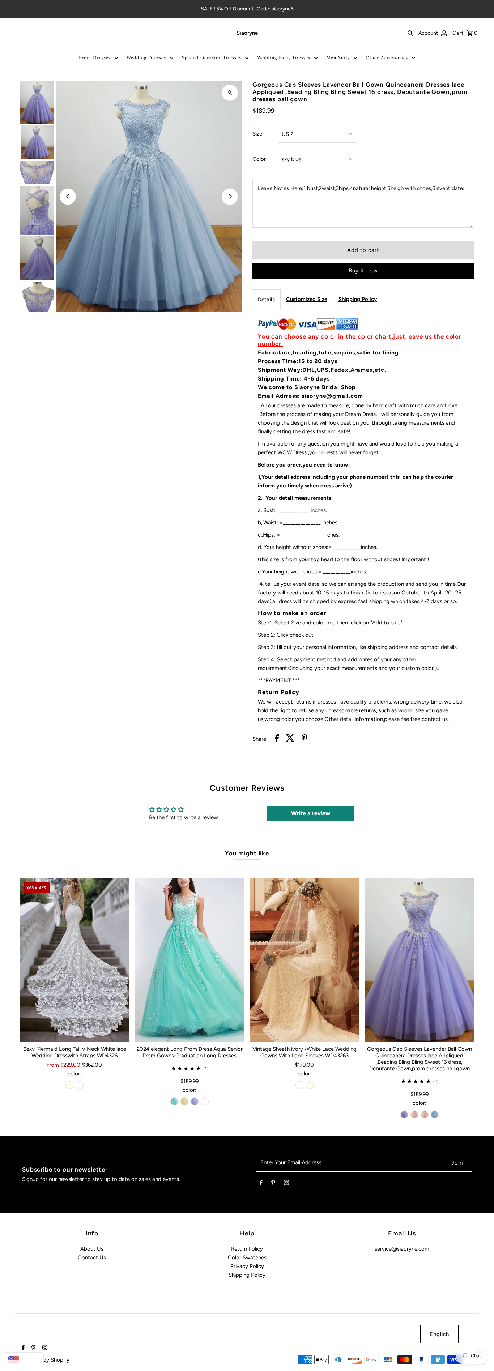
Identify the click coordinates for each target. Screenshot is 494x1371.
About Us (91, 1249)
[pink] (414, 1114)
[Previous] (68, 196)
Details (266, 299)
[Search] (410, 33)
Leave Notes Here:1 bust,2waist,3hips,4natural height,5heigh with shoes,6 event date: (361, 188)
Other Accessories (387, 58)
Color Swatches (247, 1257)
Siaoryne (247, 33)
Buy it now (363, 270)
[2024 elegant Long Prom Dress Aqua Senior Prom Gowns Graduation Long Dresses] (189, 960)
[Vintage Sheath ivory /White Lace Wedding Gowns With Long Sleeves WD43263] (304, 960)
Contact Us (92, 1257)
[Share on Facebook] (277, 739)
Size (257, 133)
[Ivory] (69, 1085)
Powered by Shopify (44, 1360)
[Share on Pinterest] (304, 739)
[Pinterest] (273, 1183)
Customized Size (306, 299)
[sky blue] (434, 1114)
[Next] (230, 196)
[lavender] (194, 1101)
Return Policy (247, 1249)
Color (259, 159)
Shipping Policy (357, 299)
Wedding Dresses (146, 58)
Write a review (310, 813)
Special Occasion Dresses (211, 58)
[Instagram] (286, 1183)
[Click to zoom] (230, 93)
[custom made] (204, 1101)
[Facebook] (261, 1183)
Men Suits (338, 58)
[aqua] (174, 1101)
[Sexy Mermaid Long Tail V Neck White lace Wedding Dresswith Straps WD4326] (74, 960)
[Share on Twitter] (290, 739)
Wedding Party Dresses (283, 58)
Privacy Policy (247, 1266)
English (439, 1334)
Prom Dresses (95, 58)
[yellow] (184, 1101)
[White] (79, 1085)
